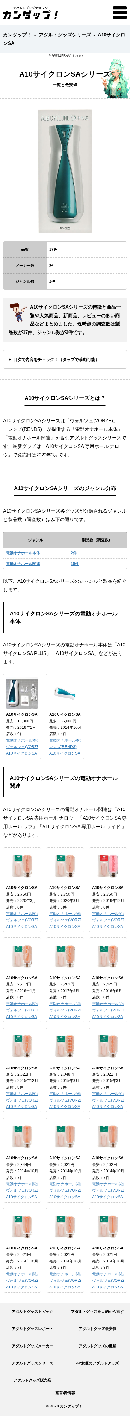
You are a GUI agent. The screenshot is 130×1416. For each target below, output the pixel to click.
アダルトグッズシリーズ (32, 1363)
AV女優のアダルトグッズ (97, 1363)
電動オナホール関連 (23, 564)
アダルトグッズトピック (32, 1311)
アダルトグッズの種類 (97, 1346)
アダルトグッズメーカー (32, 1346)
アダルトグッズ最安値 (97, 1328)
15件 (75, 564)
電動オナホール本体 (23, 553)
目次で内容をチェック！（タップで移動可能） (56, 359)
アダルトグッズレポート (32, 1328)
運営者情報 (65, 1392)
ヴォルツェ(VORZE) (23, 747)
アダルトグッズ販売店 (32, 1380)
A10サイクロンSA (21, 753)
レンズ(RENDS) (63, 747)
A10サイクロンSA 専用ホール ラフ (79, 887)
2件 (74, 553)
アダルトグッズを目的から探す (97, 1311)
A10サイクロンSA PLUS (27, 714)
